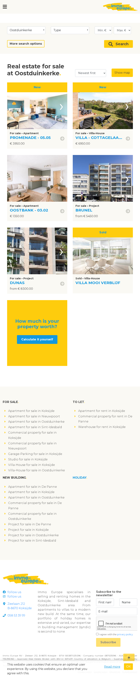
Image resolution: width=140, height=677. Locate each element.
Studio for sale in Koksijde (28, 459)
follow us (14, 592)
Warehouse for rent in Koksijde (102, 427)
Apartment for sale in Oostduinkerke (36, 421)
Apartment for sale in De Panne (32, 486)
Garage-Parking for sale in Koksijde (35, 454)
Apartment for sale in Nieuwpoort (34, 416)
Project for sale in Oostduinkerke (33, 535)
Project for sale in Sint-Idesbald (32, 540)
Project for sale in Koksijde (28, 529)
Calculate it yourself (37, 339)
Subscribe (108, 642)
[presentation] (61, 105)
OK (128, 666)
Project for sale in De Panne (29, 524)
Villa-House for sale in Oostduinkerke (36, 470)
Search (122, 44)
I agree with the (116, 634)
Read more (112, 666)
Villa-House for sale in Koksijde (31, 465)
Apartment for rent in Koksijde (101, 411)
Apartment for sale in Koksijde (31, 411)
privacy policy (125, 634)
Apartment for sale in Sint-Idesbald (35, 427)
